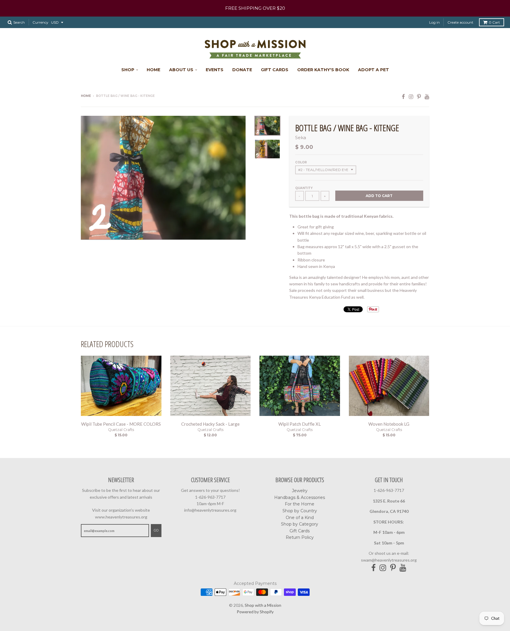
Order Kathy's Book (323, 69)
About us (181, 69)
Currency (40, 22)
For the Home (299, 504)
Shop (127, 69)
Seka (300, 137)
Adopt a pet (373, 69)
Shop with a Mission (263, 605)
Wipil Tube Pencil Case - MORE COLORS (121, 424)
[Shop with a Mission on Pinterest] (419, 96)
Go (156, 530)
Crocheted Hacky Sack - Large (210, 424)
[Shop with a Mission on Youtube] (427, 96)
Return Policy (300, 537)
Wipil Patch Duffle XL (299, 424)
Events (214, 69)
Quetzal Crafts (121, 429)
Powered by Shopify (255, 611)
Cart (494, 22)
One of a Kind (300, 517)
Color (301, 162)
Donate (242, 69)
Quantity (304, 188)
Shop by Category (299, 524)
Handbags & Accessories (299, 497)
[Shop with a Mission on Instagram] (411, 96)
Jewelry (300, 490)
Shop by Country (299, 510)
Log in (434, 22)
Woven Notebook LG (388, 424)
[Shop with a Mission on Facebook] (403, 96)
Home (153, 69)
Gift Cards (274, 69)
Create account (460, 22)
